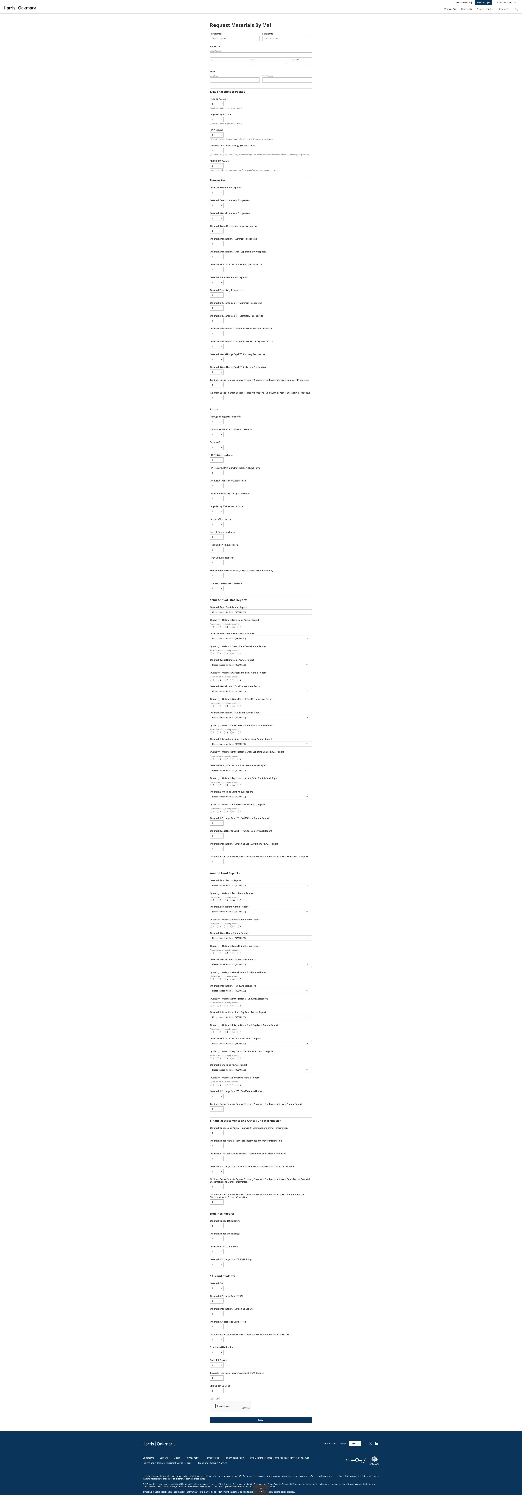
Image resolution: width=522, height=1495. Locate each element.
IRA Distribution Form (221, 455)
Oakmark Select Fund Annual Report (229, 906)
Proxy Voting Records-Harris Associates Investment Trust (279, 1457)
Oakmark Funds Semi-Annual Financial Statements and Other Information (249, 1127)
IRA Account (216, 129)
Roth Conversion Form (222, 557)
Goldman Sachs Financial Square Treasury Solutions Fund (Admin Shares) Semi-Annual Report (259, 856)
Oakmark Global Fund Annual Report (229, 933)
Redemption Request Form (224, 544)
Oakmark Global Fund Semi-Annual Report (232, 659)
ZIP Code (295, 59)
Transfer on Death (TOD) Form (226, 583)
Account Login (483, 2)
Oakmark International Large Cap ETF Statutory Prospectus (241, 341)
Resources (503, 8)
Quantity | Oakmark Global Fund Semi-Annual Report (238, 672)
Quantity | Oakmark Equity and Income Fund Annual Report (241, 1051)
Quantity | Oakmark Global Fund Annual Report (235, 945)
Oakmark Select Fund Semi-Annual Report (232, 633)
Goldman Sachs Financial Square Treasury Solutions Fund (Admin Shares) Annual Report (256, 1104)
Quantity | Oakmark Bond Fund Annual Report (234, 1077)
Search (516, 9)
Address (215, 46)
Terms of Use (212, 1457)
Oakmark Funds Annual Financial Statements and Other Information (246, 1140)
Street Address (215, 51)
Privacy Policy (192, 1457)
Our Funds (466, 8)
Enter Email (214, 76)
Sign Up (355, 1443)
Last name (268, 33)
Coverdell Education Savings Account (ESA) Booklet (237, 1372)
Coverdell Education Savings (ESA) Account (232, 145)
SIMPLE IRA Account (220, 161)
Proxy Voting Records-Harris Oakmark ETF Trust (167, 1462)
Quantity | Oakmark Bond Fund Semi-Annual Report (237, 804)
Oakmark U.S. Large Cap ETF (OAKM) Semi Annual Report (239, 818)
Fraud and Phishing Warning (212, 1462)
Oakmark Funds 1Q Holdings (225, 1220)
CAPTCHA (215, 1398)
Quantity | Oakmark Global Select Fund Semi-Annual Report (242, 699)
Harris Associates (504, 2)
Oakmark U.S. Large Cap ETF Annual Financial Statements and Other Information (252, 1166)
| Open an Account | (462, 2)
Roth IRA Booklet (219, 1360)
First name (216, 33)
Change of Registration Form (225, 416)
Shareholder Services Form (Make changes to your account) (241, 570)
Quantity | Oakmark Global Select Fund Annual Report (239, 972)
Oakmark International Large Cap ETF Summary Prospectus (241, 328)
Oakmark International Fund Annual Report (233, 985)
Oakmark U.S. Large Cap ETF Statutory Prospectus (236, 315)
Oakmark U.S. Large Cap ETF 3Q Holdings (231, 1259)
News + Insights (485, 8)
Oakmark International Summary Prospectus (233, 238)
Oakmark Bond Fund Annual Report (228, 1064)
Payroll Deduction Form (222, 532)
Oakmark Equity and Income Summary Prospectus (236, 264)
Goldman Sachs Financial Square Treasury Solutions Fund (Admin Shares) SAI (250, 1334)
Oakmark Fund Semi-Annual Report (228, 607)
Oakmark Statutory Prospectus (226, 290)
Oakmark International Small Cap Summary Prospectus (239, 251)
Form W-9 (215, 442)
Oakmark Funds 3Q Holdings (225, 1233)
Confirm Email (267, 76)
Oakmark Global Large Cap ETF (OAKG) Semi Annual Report (241, 830)
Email (212, 71)
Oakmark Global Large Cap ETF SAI (228, 1321)
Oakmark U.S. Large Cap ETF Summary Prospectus (236, 302)
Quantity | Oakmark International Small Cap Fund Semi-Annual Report (247, 751)
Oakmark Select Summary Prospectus (230, 200)
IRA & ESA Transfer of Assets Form (228, 480)
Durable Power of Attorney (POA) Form (231, 429)
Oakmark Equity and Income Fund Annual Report (235, 1038)
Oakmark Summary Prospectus (226, 187)
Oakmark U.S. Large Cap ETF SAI (226, 1296)
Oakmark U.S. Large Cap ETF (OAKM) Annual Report (237, 1091)
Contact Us (148, 1457)
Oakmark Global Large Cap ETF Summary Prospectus (237, 354)
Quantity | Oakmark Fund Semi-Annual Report (234, 619)
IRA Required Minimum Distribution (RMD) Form (235, 467)
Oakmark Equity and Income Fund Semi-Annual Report (238, 765)
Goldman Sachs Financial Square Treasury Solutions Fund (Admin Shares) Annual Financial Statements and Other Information (257, 1195)
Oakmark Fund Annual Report (225, 880)
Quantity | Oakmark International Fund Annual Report (239, 998)
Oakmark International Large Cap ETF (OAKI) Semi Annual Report (244, 843)
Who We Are (450, 8)
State (253, 59)
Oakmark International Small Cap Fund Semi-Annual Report (241, 739)
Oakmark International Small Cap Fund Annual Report (238, 1012)
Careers (164, 1457)
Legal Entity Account (221, 114)
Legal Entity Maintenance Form (226, 506)
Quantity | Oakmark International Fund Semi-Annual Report (242, 725)
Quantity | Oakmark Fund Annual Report (231, 893)
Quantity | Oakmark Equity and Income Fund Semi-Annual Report (244, 778)
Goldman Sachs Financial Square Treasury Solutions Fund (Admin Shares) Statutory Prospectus (260, 392)
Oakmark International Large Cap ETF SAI (231, 1308)
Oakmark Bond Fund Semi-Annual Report (231, 791)
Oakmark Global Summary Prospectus (230, 213)
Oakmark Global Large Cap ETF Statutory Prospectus (238, 367)
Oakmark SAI (216, 1283)
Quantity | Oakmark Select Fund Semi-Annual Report (238, 646)
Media (177, 1457)
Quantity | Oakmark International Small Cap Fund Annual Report (244, 1025)
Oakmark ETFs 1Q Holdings (224, 1246)
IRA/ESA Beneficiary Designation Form (230, 493)
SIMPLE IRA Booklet (220, 1385)
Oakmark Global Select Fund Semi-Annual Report (235, 686)
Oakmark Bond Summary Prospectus (229, 277)
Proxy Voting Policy (234, 1457)
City (211, 59)
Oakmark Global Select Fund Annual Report (233, 959)
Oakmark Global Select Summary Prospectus (233, 226)
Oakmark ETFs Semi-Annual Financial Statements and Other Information (248, 1153)
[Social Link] (370, 1443)
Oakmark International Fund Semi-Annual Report (236, 712)
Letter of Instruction (221, 519)
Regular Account (219, 98)
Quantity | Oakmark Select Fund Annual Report (235, 919)
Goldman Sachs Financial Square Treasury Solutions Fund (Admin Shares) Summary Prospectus (259, 379)
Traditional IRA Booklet (222, 1347)
